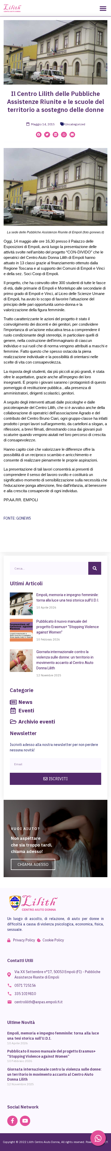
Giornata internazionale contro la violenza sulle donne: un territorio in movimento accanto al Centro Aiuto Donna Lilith (64, 660)
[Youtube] (25, 1121)
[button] (103, 8)
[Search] (94, 568)
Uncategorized (75, 124)
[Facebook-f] (12, 1121)
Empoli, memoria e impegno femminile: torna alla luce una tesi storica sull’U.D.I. (67, 597)
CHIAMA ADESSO (33, 864)
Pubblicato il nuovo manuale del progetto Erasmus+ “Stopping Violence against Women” (67, 627)
